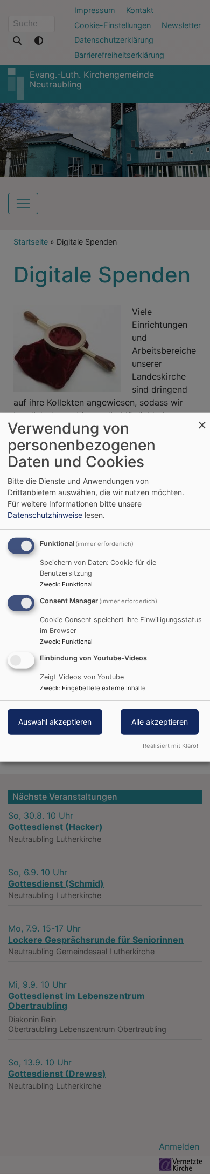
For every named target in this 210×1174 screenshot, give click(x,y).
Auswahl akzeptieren (55, 721)
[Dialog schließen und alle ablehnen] (202, 419)
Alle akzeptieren (159, 721)
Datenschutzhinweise (45, 514)
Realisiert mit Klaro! (170, 745)
